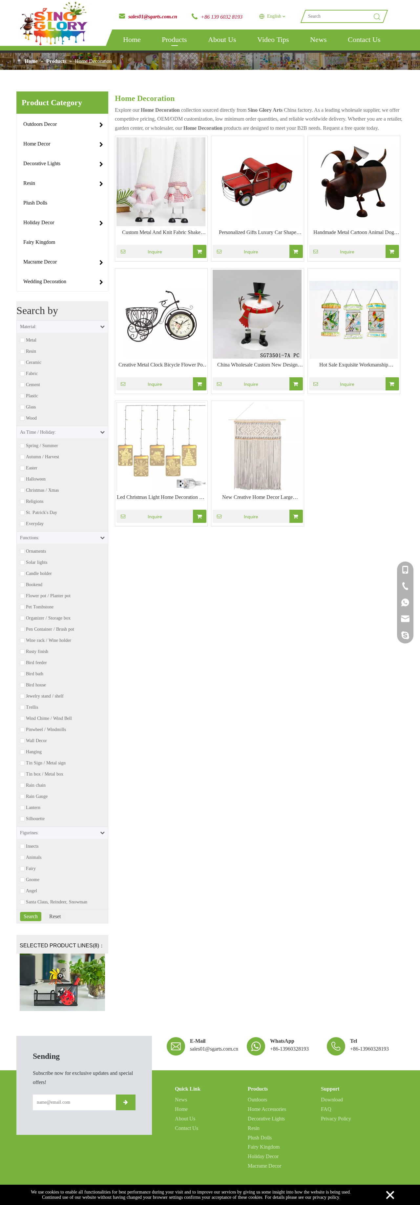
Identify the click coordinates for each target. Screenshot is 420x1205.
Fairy (31, 868)
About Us (222, 39)
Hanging (34, 752)
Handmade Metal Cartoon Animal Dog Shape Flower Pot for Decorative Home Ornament (354, 233)
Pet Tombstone (39, 607)
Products (174, 39)
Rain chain (36, 785)
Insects (32, 846)
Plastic (32, 396)
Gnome (32, 880)
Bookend (34, 585)
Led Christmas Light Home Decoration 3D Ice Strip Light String (161, 498)
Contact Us (364, 39)
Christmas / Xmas (42, 490)
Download (332, 1099)
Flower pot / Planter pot (48, 596)
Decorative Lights (266, 1118)
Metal (31, 340)
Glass (31, 407)
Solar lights (36, 562)
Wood (31, 418)
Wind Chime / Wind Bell (49, 718)
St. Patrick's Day (41, 512)
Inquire (155, 251)
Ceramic (33, 362)
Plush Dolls (260, 1137)
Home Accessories (267, 1109)
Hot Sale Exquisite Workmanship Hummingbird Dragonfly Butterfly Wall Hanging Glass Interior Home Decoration (354, 365)
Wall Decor (36, 741)
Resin (31, 351)
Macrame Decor (264, 1166)
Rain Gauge (37, 796)
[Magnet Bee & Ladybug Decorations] (62, 982)
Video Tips (273, 39)
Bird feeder (36, 663)
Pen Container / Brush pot (50, 629)
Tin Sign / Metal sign (46, 763)
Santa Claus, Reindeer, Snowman (56, 902)
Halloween (36, 479)
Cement (33, 385)
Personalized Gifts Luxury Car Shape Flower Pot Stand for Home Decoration (257, 233)
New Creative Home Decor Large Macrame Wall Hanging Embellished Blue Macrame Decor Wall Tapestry (257, 498)
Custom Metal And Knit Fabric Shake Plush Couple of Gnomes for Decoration (161, 233)
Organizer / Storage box (48, 618)
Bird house (36, 685)
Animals (33, 857)
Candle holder (39, 573)
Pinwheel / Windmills (46, 729)
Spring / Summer (42, 446)
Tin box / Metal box (44, 774)
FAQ (326, 1109)
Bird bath (34, 674)
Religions (34, 501)
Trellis (32, 707)
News (318, 39)
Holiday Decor (263, 1156)
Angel (31, 891)
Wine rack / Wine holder (48, 640)
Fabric (32, 373)
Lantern (33, 807)
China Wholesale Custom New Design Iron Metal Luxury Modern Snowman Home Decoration (257, 365)
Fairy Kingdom (264, 1147)
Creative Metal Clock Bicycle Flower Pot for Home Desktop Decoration (161, 365)
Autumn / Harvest (42, 457)
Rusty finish (37, 651)
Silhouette (35, 819)
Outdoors (257, 1099)
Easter (31, 468)
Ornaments (36, 551)
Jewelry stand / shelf (45, 696)
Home (132, 39)
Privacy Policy (336, 1118)
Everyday (35, 524)
